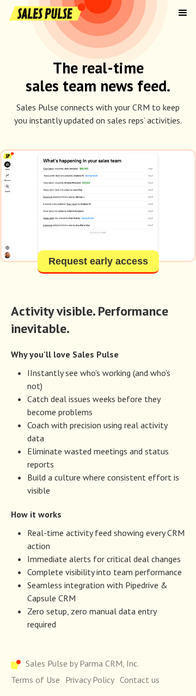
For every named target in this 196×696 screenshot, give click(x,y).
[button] (183, 13)
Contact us (140, 679)
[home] (46, 13)
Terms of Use (35, 679)
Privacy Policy (89, 679)
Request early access (98, 261)
